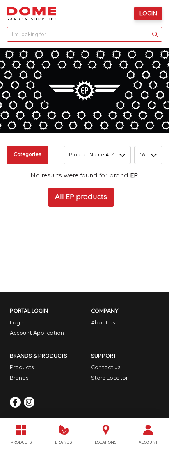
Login (148, 14)
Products (22, 368)
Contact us (106, 368)
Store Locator (109, 378)
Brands (19, 378)
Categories (27, 154)
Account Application (37, 333)
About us (103, 323)
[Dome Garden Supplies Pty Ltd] (31, 13)
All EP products (81, 197)
